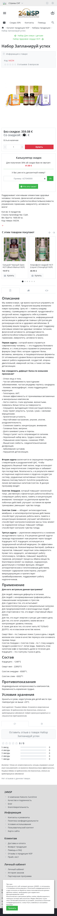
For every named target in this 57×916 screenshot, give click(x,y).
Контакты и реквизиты (19, 817)
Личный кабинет (16, 869)
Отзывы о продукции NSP (20, 853)
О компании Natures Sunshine (22, 797)
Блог (10, 803)
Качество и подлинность (20, 800)
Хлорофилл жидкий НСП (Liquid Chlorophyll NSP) (41, 266)
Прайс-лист (13, 857)
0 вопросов (33, 64)
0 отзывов (22, 64)
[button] (25, 281)
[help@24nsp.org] (4, 22)
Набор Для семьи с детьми (30, 35)
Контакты (29, 22)
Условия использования (19, 824)
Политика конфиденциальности (23, 820)
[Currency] (25, 3)
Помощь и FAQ (15, 850)
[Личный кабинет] (53, 3)
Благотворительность (18, 807)
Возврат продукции (17, 846)
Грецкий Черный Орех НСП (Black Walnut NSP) (14, 266)
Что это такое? (29, 186)
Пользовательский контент (21, 827)
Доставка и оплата (17, 843)
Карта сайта (14, 831)
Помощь (42, 22)
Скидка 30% (15, 22)
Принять (12, 908)
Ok (50, 178)
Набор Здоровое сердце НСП (27, 39)
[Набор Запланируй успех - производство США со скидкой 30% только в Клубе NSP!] (28, 95)
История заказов (16, 872)
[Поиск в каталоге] (53, 22)
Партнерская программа (20, 876)
